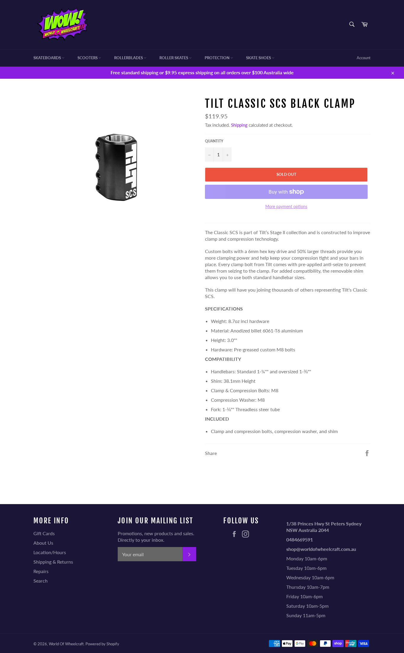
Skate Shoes (259, 57)
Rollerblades (129, 57)
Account (364, 57)
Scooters (87, 57)
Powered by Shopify (102, 643)
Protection (217, 57)
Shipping (239, 125)
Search (40, 580)
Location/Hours (49, 552)
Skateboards (47, 57)
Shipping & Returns (53, 561)
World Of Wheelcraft (66, 643)
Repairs (41, 571)
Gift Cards (44, 533)
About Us (43, 543)
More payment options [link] (286, 206)
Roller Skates (174, 57)
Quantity (214, 141)
